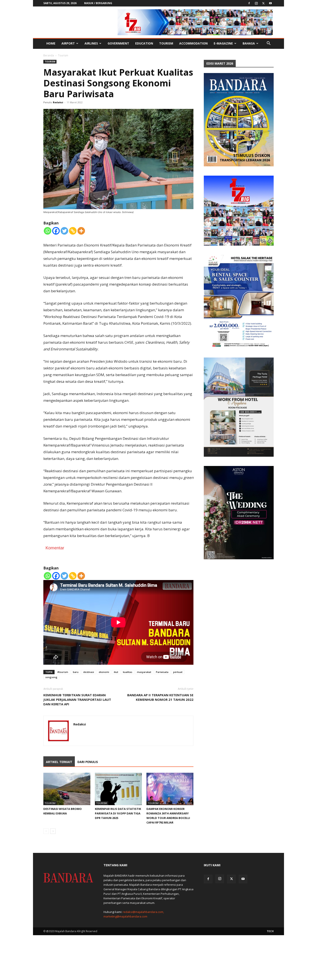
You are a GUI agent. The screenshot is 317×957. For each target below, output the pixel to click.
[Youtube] (270, 3)
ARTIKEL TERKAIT (59, 762)
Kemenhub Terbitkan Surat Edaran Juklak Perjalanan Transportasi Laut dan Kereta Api (77, 699)
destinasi (88, 672)
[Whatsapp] (47, 231)
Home (50, 43)
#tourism (62, 672)
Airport (68, 43)
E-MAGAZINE (223, 43)
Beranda (48, 55)
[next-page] (53, 831)
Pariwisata (162, 672)
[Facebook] (249, 3)
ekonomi (104, 672)
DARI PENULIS (87, 762)
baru (75, 672)
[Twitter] (263, 3)
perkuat (177, 672)
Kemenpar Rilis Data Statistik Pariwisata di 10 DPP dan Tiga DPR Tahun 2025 (118, 813)
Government (118, 43)
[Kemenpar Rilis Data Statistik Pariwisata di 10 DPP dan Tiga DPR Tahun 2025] (118, 789)
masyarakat (144, 672)
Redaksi (58, 102)
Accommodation (193, 43)
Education (144, 43)
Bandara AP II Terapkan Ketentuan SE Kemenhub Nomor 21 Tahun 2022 (160, 697)
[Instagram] (256, 3)
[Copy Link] (73, 231)
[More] (81, 231)
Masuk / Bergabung (98, 3)
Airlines (91, 43)
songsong (51, 677)
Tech (270, 931)
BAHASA (249, 43)
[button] (268, 44)
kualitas (127, 672)
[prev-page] (46, 831)
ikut (116, 672)
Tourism (166, 43)
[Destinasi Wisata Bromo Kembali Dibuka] (66, 789)
